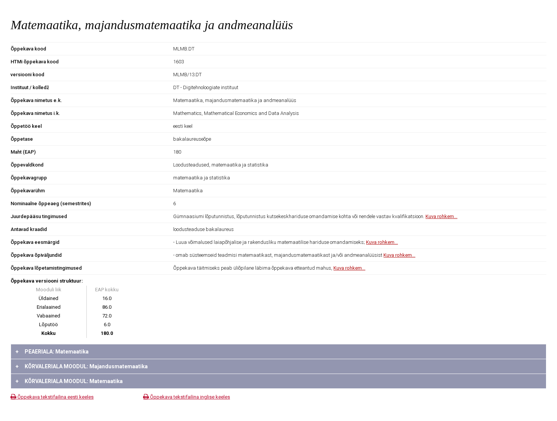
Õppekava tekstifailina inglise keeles (189, 397)
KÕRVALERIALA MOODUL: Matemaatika (69, 381)
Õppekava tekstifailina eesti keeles (55, 397)
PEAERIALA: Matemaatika (52, 352)
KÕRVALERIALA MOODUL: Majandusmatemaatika (82, 366)
